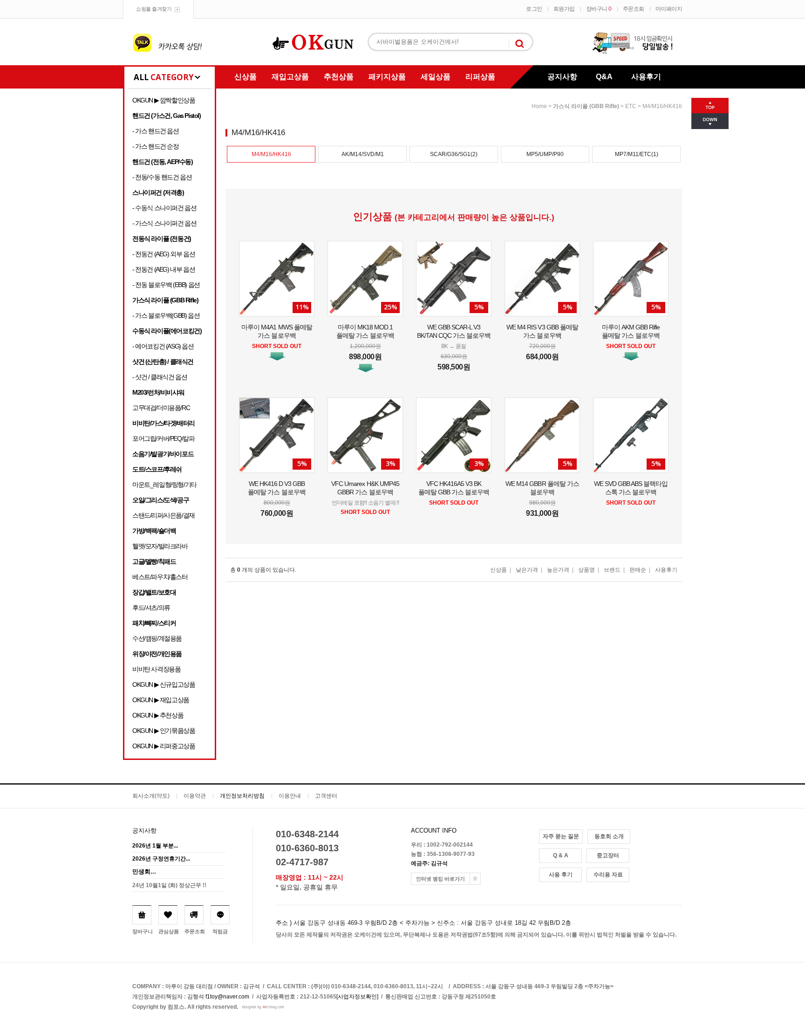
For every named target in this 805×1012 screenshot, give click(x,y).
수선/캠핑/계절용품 (157, 638)
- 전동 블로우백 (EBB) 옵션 (166, 284)
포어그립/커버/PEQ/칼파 (163, 438)
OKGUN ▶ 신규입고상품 (163, 684)
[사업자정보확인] (357, 996)
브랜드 (612, 570)
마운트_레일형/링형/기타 (164, 484)
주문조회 (633, 9)
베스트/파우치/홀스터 (160, 577)
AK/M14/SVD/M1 (362, 154)
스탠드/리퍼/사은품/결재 (163, 515)
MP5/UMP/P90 (545, 154)
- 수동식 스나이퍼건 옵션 (164, 208)
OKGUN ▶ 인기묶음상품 (163, 730)
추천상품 (339, 77)
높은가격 (558, 570)
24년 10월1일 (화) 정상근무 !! (169, 885)
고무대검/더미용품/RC (161, 407)
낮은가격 (527, 570)
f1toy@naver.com (227, 996)
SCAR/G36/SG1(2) (454, 154)
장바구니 (599, 9)
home (539, 106)
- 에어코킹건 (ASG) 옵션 (163, 346)
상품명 (586, 570)
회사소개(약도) (151, 796)
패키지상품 (387, 77)
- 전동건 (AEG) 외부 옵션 (163, 254)
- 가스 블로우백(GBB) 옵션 (165, 315)
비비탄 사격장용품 (156, 669)
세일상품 (435, 77)
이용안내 (290, 796)
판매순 (637, 570)
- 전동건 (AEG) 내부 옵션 (163, 269)
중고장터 (608, 855)
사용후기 (646, 77)
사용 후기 (561, 874)
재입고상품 (290, 77)
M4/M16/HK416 (662, 106)
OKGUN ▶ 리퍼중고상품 (163, 746)
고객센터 (326, 796)
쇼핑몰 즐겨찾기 (153, 9)
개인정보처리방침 (242, 796)
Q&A (604, 77)
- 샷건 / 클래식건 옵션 (159, 377)
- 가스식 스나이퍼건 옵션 (164, 223)
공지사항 (562, 77)
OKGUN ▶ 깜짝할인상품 (163, 100)
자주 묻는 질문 (561, 836)
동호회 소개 (609, 836)
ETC (630, 106)
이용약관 (195, 796)
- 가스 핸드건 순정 (155, 146)
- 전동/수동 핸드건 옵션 (161, 177)
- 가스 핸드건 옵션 (155, 131)
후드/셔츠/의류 (151, 607)
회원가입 (564, 9)
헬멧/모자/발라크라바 (160, 546)
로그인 (534, 9)
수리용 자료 (608, 874)
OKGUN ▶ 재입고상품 (160, 700)
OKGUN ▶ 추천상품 (157, 715)
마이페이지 (668, 9)
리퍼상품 (480, 77)
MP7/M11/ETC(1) (636, 154)
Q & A (560, 855)
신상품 (245, 77)
